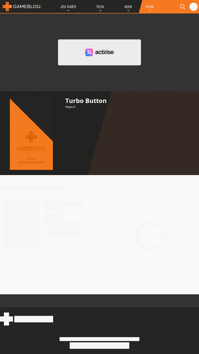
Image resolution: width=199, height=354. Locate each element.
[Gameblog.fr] (20, 6)
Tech (100, 7)
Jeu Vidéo (68, 7)
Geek (128, 7)
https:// (70, 107)
